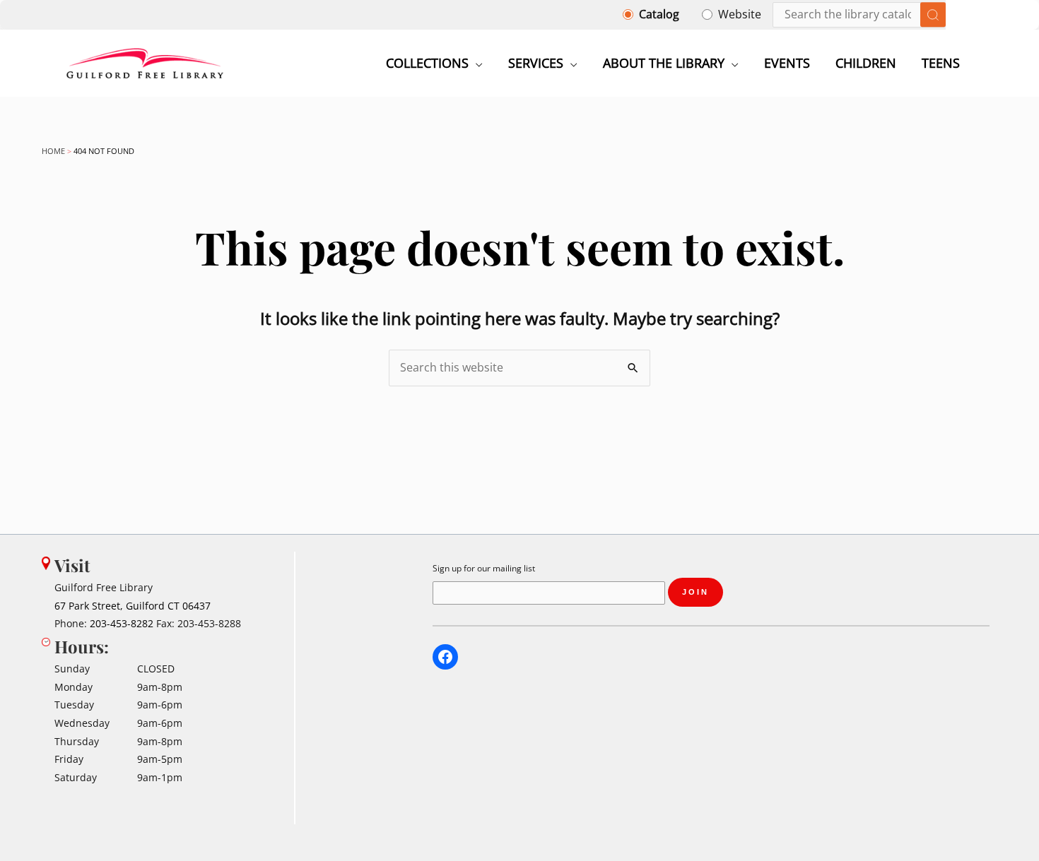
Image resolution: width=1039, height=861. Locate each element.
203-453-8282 (121, 623)
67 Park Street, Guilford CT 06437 (132, 605)
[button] (476, 62)
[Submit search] (933, 15)
